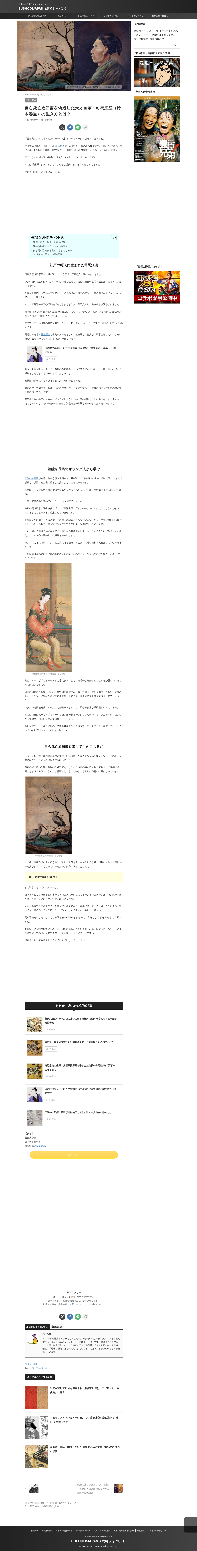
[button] (190, 1525)
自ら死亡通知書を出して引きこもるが (52, 250)
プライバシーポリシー (157, 1530)
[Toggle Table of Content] (112, 237)
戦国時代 (62, 16)
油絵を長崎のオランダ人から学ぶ (50, 246)
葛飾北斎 (59, 145)
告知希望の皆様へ (160, 16)
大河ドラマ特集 (111, 16)
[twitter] (62, 127)
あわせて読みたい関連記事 (49, 254)
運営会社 (141, 1530)
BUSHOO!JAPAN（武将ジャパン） (43, 8)
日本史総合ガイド (86, 16)
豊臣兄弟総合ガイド (37, 16)
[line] (78, 127)
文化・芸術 (33, 1364)
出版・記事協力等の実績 (124, 1530)
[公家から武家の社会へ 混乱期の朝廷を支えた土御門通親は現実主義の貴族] (49, 1488)
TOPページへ (72, 1155)
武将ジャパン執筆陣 (102, 1530)
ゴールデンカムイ (135, 16)
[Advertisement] (74, 208)
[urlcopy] (85, 127)
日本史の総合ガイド (64, 1530)
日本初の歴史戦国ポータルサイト (98, 1536)
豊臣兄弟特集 (47, 1530)
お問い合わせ (76, 1304)
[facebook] (70, 127)
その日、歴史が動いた (38, 1368)
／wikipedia (40, 1145)
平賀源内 (45, 334)
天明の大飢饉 (31, 478)
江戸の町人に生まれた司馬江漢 (49, 242)
